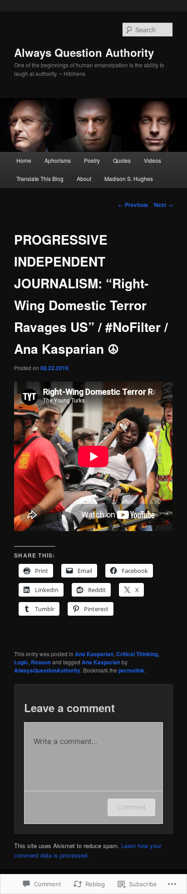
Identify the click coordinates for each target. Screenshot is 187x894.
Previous (133, 205)
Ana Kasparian (94, 654)
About (84, 178)
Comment (131, 807)
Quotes (122, 160)
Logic (21, 662)
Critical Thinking (137, 654)
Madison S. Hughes (128, 178)
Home (23, 160)
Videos (152, 160)
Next (163, 205)
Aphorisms (57, 160)
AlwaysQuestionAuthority (47, 670)
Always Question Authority (84, 52)
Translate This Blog (40, 178)
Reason (41, 662)
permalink (131, 670)
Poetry (92, 160)
